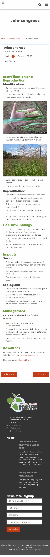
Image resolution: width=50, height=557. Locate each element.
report (8, 326)
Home (3, 38)
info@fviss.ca (14, 428)
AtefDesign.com (35, 550)
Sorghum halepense (29, 355)
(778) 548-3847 (14, 425)
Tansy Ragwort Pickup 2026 (27, 474)
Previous (9, 374)
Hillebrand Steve (24, 360)
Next (40, 374)
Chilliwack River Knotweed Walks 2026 (28, 445)
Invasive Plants (15, 38)
